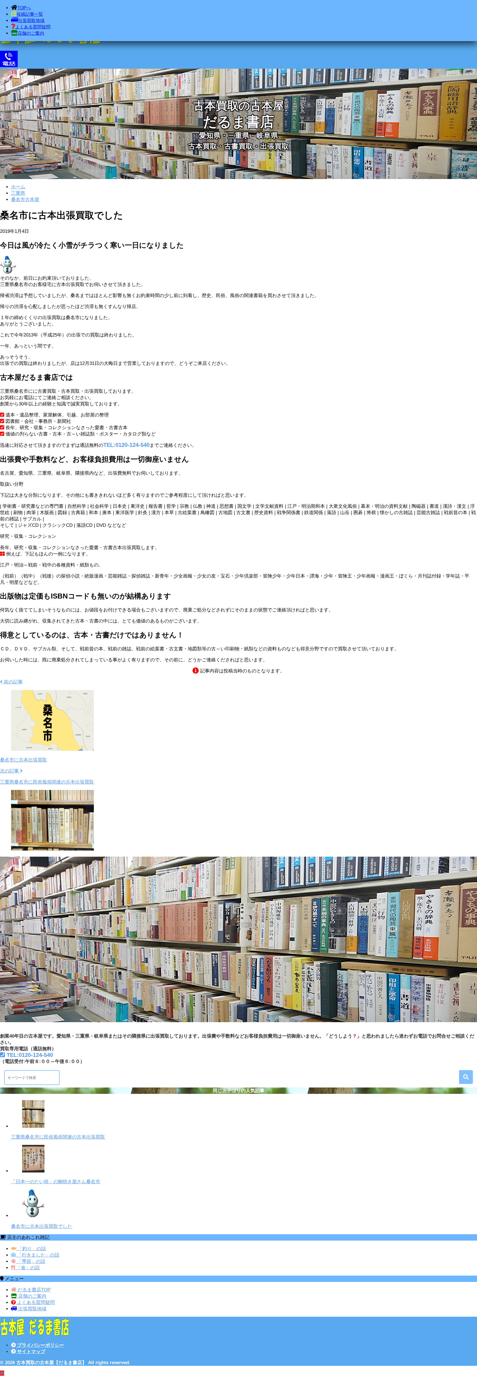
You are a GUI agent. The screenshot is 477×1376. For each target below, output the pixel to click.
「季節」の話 (30, 1261)
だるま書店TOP (33, 1289)
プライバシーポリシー (40, 1345)
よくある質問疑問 (35, 1302)
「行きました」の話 (37, 1255)
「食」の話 (27, 1267)
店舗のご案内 (31, 1296)
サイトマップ (30, 1351)
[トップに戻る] (2, 1373)
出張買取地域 (31, 1308)
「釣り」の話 (31, 1248)
